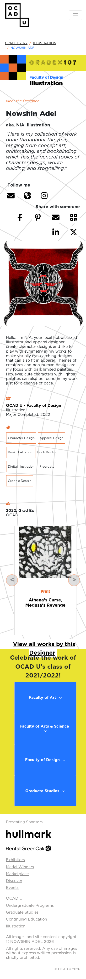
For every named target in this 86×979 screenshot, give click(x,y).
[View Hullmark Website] (28, 833)
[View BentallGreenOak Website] (28, 848)
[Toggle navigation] (75, 15)
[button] (11, 195)
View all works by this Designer (44, 648)
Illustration (44, 43)
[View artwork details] (45, 551)
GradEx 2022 (16, 43)
